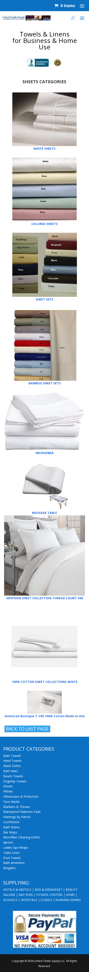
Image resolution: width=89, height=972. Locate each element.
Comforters (11, 822)
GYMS (70, 895)
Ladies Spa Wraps (15, 847)
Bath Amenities (14, 863)
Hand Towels (12, 761)
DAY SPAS (26, 895)
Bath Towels (12, 756)
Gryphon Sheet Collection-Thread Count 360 (44, 598)
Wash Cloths (12, 766)
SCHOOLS (10, 900)
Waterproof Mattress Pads (22, 812)
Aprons (8, 842)
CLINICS (46, 900)
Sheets (8, 786)
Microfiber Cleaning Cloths (21, 837)
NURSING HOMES (68, 900)
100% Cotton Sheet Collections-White (45, 682)
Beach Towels (13, 776)
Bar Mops (10, 832)
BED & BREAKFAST (48, 889)
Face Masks (11, 802)
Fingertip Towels (14, 781)
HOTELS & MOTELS (17, 889)
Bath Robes (11, 827)
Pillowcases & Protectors (20, 796)
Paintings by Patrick (16, 817)
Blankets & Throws (16, 807)
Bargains (9, 868)
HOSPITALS (29, 900)
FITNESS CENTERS (49, 895)
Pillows (8, 791)
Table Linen (11, 853)
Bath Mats (10, 771)
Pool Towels (12, 858)
